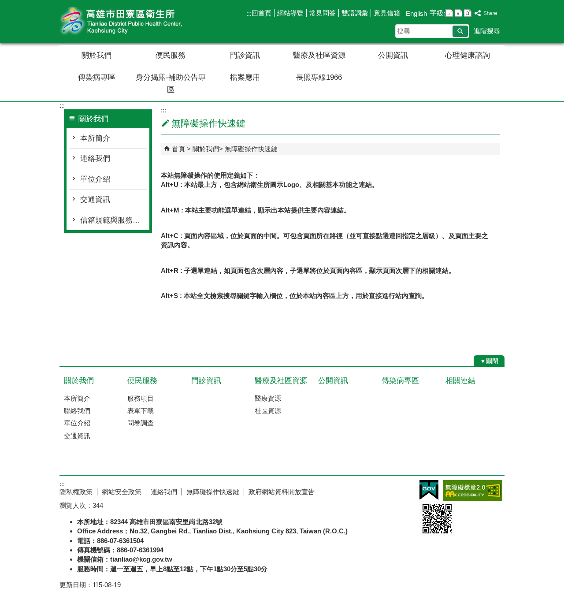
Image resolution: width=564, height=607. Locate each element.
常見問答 (322, 13)
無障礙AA (472, 490)
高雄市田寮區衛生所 (133, 21)
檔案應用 (245, 77)
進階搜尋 (487, 30)
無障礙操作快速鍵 (251, 149)
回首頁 (261, 13)
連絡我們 (95, 158)
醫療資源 (268, 398)
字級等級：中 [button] (458, 13)
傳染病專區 (96, 77)
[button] (460, 31)
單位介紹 (95, 179)
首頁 (178, 149)
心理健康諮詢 (467, 55)
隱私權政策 (76, 491)
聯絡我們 (77, 410)
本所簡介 (95, 138)
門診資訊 (245, 55)
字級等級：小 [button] (449, 13)
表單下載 (140, 410)
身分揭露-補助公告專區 (171, 83)
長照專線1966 (319, 77)
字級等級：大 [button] (467, 13)
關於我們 (96, 55)
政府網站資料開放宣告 (282, 491)
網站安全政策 (121, 491)
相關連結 (460, 380)
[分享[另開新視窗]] (486, 13)
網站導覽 (290, 13)
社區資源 (268, 410)
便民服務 (171, 55)
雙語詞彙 (354, 13)
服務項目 (140, 398)
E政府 (428, 490)
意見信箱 (387, 13)
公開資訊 (393, 55)
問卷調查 (140, 423)
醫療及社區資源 (319, 55)
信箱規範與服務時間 (113, 220)
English (416, 13)
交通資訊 (95, 199)
